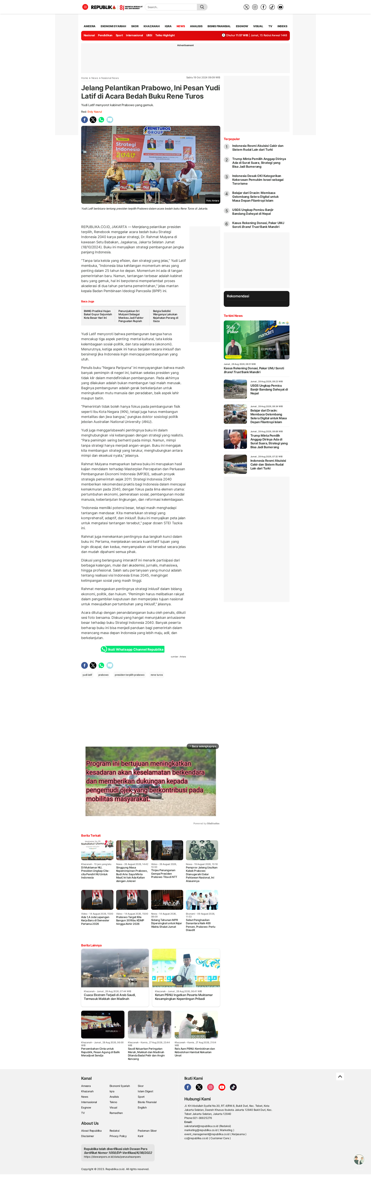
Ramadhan (116, 1112)
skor (134, 26)
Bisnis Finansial (219, 26)
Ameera (86, 1085)
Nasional (89, 35)
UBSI (149, 35)
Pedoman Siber (147, 1130)
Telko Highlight (165, 35)
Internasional (134, 35)
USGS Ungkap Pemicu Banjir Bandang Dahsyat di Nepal (253, 212)
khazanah (152, 26)
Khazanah (87, 1091)
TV (270, 26)
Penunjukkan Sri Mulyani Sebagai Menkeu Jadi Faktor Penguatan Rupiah (131, 316)
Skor (140, 1085)
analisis (196, 26)
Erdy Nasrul (95, 111)
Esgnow (86, 1107)
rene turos (157, 674)
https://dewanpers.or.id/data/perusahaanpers (112, 1156)
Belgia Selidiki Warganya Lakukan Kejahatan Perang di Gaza (165, 316)
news (181, 26)
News (94, 77)
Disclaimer (87, 1136)
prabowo (103, 674)
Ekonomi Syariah (113, 26)
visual (258, 26)
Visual (113, 1107)
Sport (119, 35)
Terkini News (233, 316)
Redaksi (115, 1130)
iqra (168, 26)
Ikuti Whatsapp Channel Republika (135, 649)
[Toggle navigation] (85, 7)
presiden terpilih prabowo (130, 674)
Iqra (112, 1091)
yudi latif (87, 674)
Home (84, 77)
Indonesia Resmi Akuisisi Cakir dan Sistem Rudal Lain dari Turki (257, 147)
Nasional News (110, 77)
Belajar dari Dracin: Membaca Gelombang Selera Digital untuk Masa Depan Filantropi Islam (255, 196)
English (142, 1107)
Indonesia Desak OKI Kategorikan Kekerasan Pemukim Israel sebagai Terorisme (257, 179)
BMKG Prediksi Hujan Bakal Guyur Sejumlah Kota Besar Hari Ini (98, 314)
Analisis (114, 1096)
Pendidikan (105, 35)
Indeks (282, 26)
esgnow (242, 26)
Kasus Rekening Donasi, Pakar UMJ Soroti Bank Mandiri (258, 225)
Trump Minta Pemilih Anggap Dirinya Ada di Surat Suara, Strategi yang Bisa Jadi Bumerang (259, 162)
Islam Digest (145, 1091)
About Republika (91, 1130)
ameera (89, 26)
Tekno (113, 1102)
